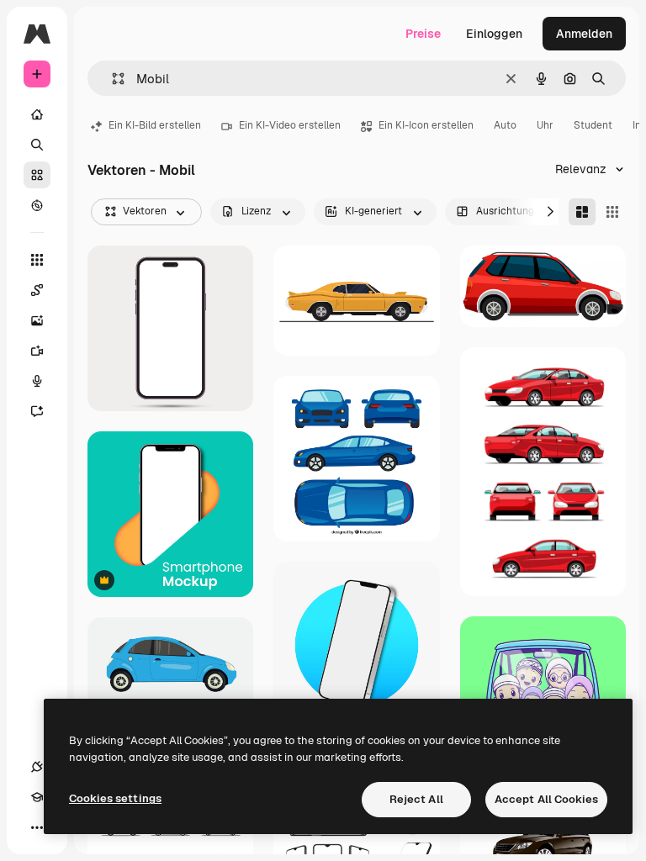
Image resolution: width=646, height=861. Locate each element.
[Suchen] (37, 144)
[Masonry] (582, 211)
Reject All (416, 799)
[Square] (612, 211)
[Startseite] (37, 114)
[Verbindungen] (37, 766)
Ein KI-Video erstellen (290, 125)
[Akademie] (37, 797)
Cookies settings (115, 798)
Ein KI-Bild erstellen (155, 125)
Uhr (545, 125)
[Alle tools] (37, 259)
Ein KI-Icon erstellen (426, 125)
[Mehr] (37, 827)
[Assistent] (37, 411)
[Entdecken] (37, 205)
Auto (505, 125)
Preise (423, 33)
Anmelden (584, 33)
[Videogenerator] (37, 350)
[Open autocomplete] (111, 78)
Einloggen (494, 33)
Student (593, 125)
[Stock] (37, 174)
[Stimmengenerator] (37, 380)
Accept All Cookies (546, 799)
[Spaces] (37, 290)
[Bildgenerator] (37, 320)
